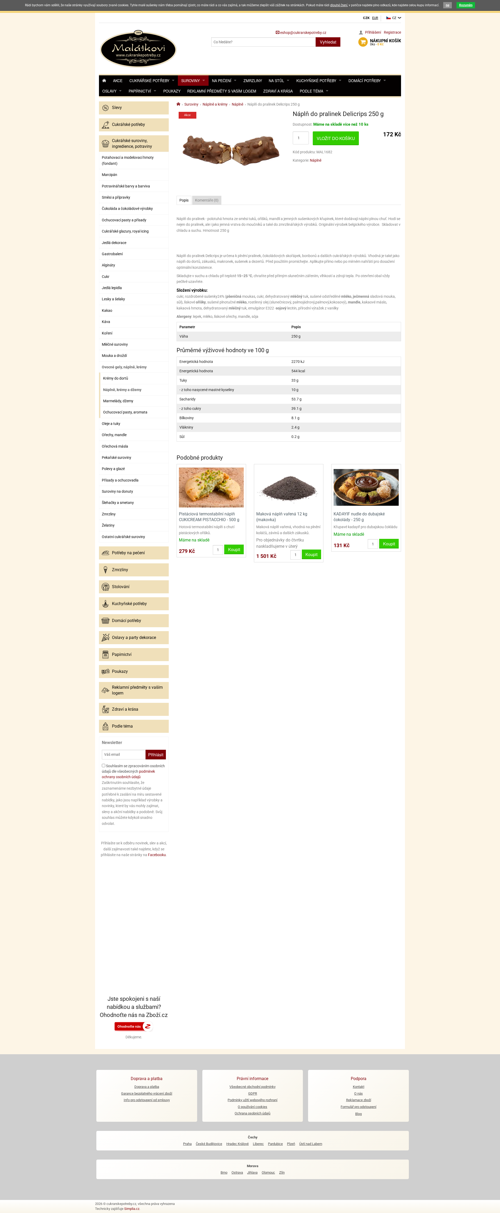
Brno (224, 1172)
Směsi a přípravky (116, 197)
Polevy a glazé (113, 469)
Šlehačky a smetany (118, 503)
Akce (117, 80)
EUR (375, 18)
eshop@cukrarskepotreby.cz (302, 33)
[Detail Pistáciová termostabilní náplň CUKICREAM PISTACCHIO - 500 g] (211, 487)
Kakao (107, 310)
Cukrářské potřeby (149, 80)
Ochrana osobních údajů (252, 1113)
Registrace (392, 32)
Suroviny (190, 80)
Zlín (282, 1172)
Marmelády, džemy (118, 401)
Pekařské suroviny (116, 457)
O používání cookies (252, 1107)
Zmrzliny (252, 80)
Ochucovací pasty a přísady (124, 220)
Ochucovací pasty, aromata (125, 412)
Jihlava (252, 1172)
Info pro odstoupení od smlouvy (147, 1100)
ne (447, 5)
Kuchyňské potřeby (316, 80)
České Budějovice (209, 1144)
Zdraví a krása (278, 91)
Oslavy (109, 91)
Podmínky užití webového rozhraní (252, 1100)
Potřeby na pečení (128, 552)
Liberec (258, 1144)
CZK (366, 18)
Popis (184, 200)
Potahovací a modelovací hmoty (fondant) (128, 160)
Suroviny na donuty (117, 491)
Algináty (108, 265)
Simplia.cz (131, 1209)
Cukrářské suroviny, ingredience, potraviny (132, 143)
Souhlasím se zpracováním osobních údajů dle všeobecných (133, 771)
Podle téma (311, 91)
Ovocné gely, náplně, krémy (124, 367)
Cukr (105, 277)
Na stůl (276, 80)
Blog (358, 1114)
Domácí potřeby (364, 80)
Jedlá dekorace (114, 243)
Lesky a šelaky (113, 299)
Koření (107, 333)
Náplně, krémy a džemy (122, 390)
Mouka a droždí (114, 355)
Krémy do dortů (115, 378)
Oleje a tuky (111, 424)
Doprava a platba (146, 1087)
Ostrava (237, 1172)
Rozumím (465, 5)
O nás (358, 1093)
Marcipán (109, 175)
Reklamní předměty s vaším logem (221, 91)
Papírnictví (140, 91)
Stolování (120, 586)
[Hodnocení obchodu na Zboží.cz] (134, 1026)
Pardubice (275, 1144)
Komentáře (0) (206, 200)
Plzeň (291, 1144)
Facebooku (157, 855)
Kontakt (358, 1087)
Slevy (117, 107)
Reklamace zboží (358, 1100)
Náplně (315, 160)
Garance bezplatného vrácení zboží (146, 1093)
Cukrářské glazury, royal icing (125, 231)
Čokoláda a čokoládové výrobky (127, 208)
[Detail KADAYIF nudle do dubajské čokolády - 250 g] (366, 487)
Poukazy (171, 91)
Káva (106, 322)
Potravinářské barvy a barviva (126, 186)
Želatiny (108, 525)
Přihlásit (155, 755)
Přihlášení (373, 32)
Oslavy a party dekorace (134, 637)
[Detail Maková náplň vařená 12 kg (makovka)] (288, 487)
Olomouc (268, 1172)
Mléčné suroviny (115, 344)
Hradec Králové (237, 1144)
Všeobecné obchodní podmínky (252, 1087)
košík (385, 42)
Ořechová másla (115, 446)
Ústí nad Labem (310, 1144)
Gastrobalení (112, 254)
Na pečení (221, 80)
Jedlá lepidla (112, 288)
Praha (187, 1144)
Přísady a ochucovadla (120, 480)
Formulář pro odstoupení (358, 1107)
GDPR (252, 1093)
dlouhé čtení (338, 5)
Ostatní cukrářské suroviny (123, 537)
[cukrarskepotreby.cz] (139, 48)
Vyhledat (328, 42)
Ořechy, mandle (114, 435)
